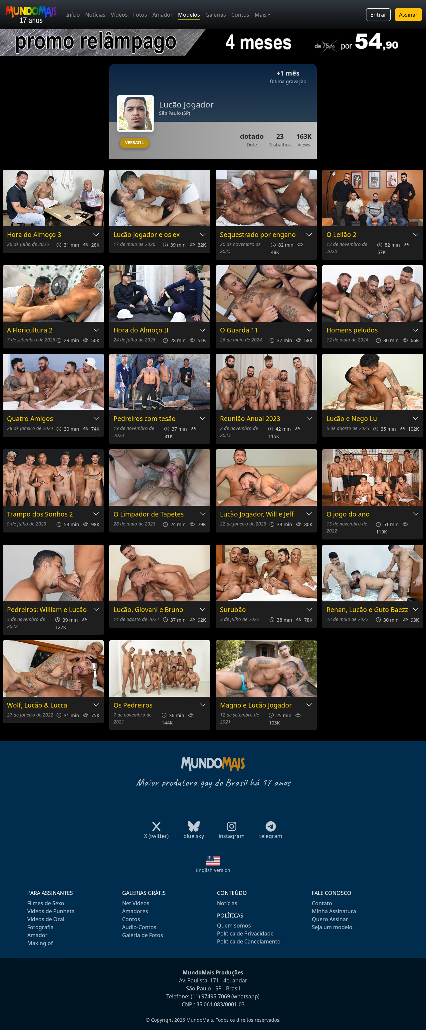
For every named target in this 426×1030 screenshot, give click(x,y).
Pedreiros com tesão (144, 419)
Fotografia (40, 927)
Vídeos (119, 14)
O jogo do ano (348, 514)
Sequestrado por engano (258, 235)
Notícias (95, 14)
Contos (240, 14)
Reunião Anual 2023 (250, 419)
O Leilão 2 (341, 235)
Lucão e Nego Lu (351, 419)
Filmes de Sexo (45, 903)
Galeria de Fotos (142, 935)
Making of (40, 943)
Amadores (135, 911)
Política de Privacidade (245, 933)
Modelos (189, 14)
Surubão (233, 610)
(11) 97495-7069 (210, 996)
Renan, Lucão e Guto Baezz (367, 610)
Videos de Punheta (51, 911)
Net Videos (135, 903)
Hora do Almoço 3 (34, 235)
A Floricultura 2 (30, 330)
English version (213, 870)
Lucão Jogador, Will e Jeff (257, 514)
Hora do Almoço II (141, 330)
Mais (261, 14)
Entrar (378, 14)
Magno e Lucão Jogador (256, 705)
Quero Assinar (330, 919)
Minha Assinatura (334, 911)
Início (73, 14)
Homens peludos (352, 330)
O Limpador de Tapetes (148, 514)
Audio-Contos (139, 927)
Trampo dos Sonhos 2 (40, 514)
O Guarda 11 (239, 330)
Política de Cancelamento (249, 941)
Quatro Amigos (30, 419)
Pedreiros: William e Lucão (47, 610)
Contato (322, 903)
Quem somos (234, 925)
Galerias (215, 14)
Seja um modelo (332, 927)
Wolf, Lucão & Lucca (37, 705)
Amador (162, 14)
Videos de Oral (45, 919)
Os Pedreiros (132, 705)
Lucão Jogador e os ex (146, 235)
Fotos (140, 14)
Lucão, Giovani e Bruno (148, 610)
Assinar (408, 14)
